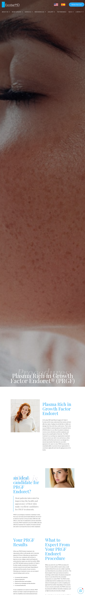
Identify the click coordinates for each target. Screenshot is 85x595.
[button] (6, 12)
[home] (11, 4)
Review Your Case (77, 4)
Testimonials (61, 12)
